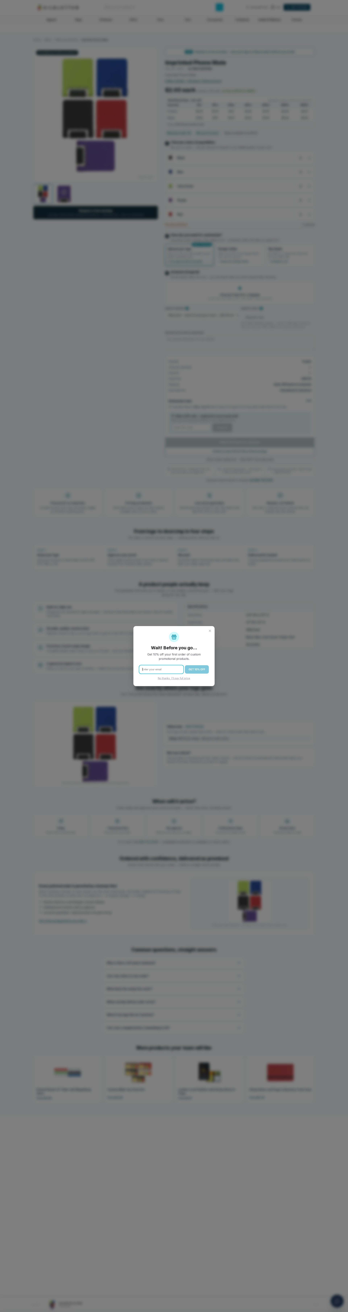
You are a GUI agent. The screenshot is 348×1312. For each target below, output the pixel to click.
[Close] (209, 630)
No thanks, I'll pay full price (174, 678)
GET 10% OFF (196, 669)
